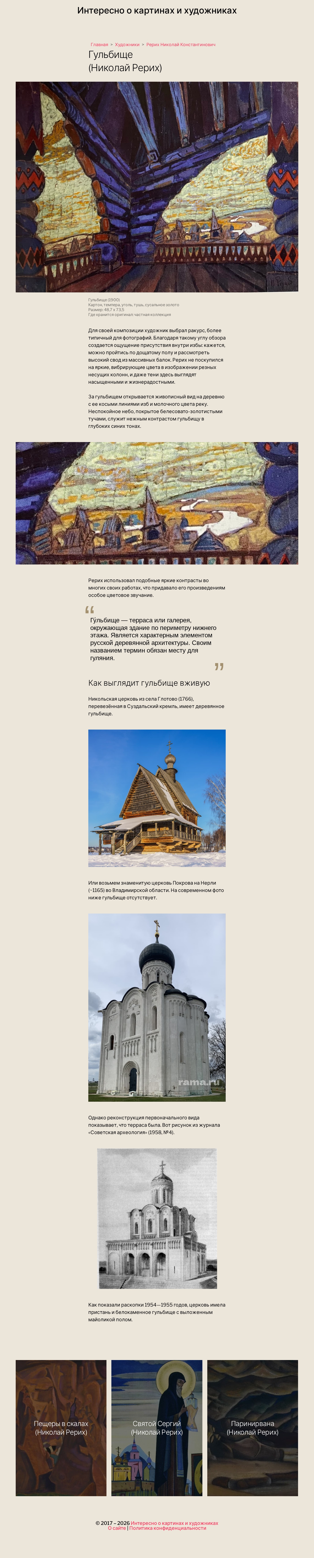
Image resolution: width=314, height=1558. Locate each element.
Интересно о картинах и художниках (157, 10)
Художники (127, 44)
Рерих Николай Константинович (180, 44)
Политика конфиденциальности (167, 1528)
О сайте (117, 1528)
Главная (99, 44)
